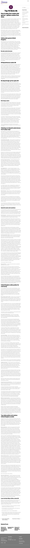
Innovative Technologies (4, 540)
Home (9, 538)
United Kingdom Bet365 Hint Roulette (6, 262)
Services (10, 539)
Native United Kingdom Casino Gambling (6, 473)
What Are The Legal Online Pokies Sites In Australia (17, 529)
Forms (12, 539)
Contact (15, 539)
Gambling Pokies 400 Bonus (11, 528)
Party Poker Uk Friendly (16, 518)
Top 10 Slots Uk (10, 11)
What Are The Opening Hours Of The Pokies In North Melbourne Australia (4, 529)
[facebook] (5, 542)
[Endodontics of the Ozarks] (4, 3)
